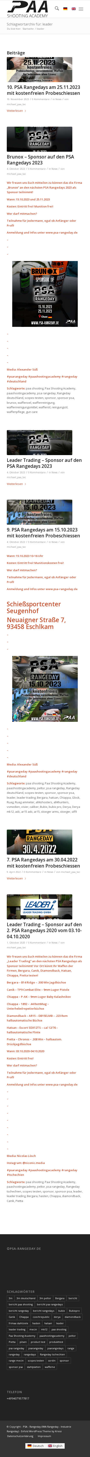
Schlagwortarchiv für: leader (30, 24)
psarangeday (35, 1348)
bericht (73, 1298)
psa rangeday (16, 1348)
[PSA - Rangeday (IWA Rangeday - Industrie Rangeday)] (37, 9)
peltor (72, 1335)
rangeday (14, 1354)
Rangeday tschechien (52, 1354)
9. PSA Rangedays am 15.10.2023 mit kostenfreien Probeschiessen (43, 533)
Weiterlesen (15, 111)
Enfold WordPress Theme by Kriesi (41, 1431)
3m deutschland (26, 1298)
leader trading (17, 1329)
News (58, 99)
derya (57, 1316)
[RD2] (39, 842)
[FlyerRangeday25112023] (39, 69)
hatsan (48, 1323)
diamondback (73, 1316)
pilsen (23, 1342)
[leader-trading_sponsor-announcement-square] (39, 906)
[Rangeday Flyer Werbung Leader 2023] (39, 442)
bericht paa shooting (21, 1304)
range (71, 1348)
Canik (12, 1316)
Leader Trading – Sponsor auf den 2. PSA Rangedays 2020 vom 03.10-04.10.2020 (44, 930)
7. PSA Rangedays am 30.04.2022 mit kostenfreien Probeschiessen (43, 863)
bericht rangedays (43, 1310)
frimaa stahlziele (18, 1323)
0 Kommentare (41, 99)
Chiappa (24, 1316)
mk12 (44, 1329)
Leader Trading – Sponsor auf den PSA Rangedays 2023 (44, 463)
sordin (51, 1360)
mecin (33, 1329)
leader (60, 1323)
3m (10, 1298)
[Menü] (81, 9)
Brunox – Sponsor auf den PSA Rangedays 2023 (40, 160)
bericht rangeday (19, 1310)
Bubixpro (74, 1310)
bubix (61, 1310)
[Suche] (54, 9)
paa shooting (59, 1329)
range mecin (16, 1360)
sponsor (64, 1360)
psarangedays (55, 1348)
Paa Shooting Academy (22, 1335)
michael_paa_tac (16, 104)
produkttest (56, 1342)
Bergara (59, 1298)
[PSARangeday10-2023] (39, 512)
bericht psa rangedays (50, 1304)
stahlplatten (34, 1367)
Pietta (12, 1342)
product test (38, 1342)
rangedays (30, 1354)
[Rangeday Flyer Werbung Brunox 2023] (39, 139)
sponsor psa (16, 1367)
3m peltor (45, 1298)
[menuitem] (54, 9)
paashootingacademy (52, 1335)
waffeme (50, 1367)
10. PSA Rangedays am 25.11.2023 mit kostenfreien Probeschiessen (43, 90)
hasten (36, 1323)
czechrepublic (41, 1316)
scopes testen (36, 1360)
